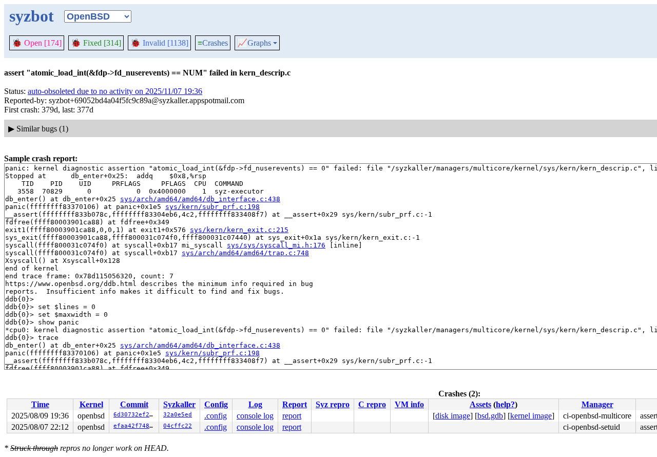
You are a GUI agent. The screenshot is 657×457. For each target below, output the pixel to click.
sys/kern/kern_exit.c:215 (239, 230)
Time (40, 404)
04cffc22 (177, 426)
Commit (134, 404)
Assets (480, 404)
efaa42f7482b (135, 426)
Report (294, 404)
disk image (452, 415)
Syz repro (333, 404)
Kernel (91, 404)
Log (255, 404)
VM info (409, 404)
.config (215, 415)
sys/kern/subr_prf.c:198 (212, 207)
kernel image (531, 415)
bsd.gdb (490, 415)
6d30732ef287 (135, 414)
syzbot (31, 16)
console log (255, 415)
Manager (597, 404)
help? (505, 404)
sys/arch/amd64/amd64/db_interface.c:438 (200, 199)
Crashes (213, 43)
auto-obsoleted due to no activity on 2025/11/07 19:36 (115, 91)
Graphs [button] (254, 43)
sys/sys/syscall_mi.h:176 (276, 245)
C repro (372, 404)
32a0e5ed (177, 414)
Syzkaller (179, 404)
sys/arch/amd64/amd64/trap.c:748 (245, 253)
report (291, 415)
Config (216, 404)
